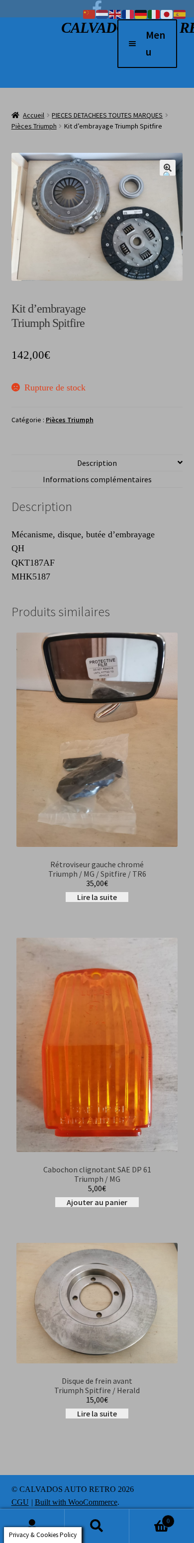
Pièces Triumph (34, 126)
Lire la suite (97, 897)
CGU (20, 1502)
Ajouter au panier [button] (97, 1202)
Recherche (97, 1526)
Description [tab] (97, 463)
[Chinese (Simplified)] (89, 13)
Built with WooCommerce (76, 1502)
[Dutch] (102, 13)
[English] (115, 13)
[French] (128, 13)
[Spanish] (180, 13)
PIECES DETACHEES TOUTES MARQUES (107, 115)
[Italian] (154, 13)
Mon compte (32, 1526)
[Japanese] (167, 13)
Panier (149, 1517)
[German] (141, 13)
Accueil (33, 115)
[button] (168, 168)
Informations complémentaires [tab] (97, 479)
